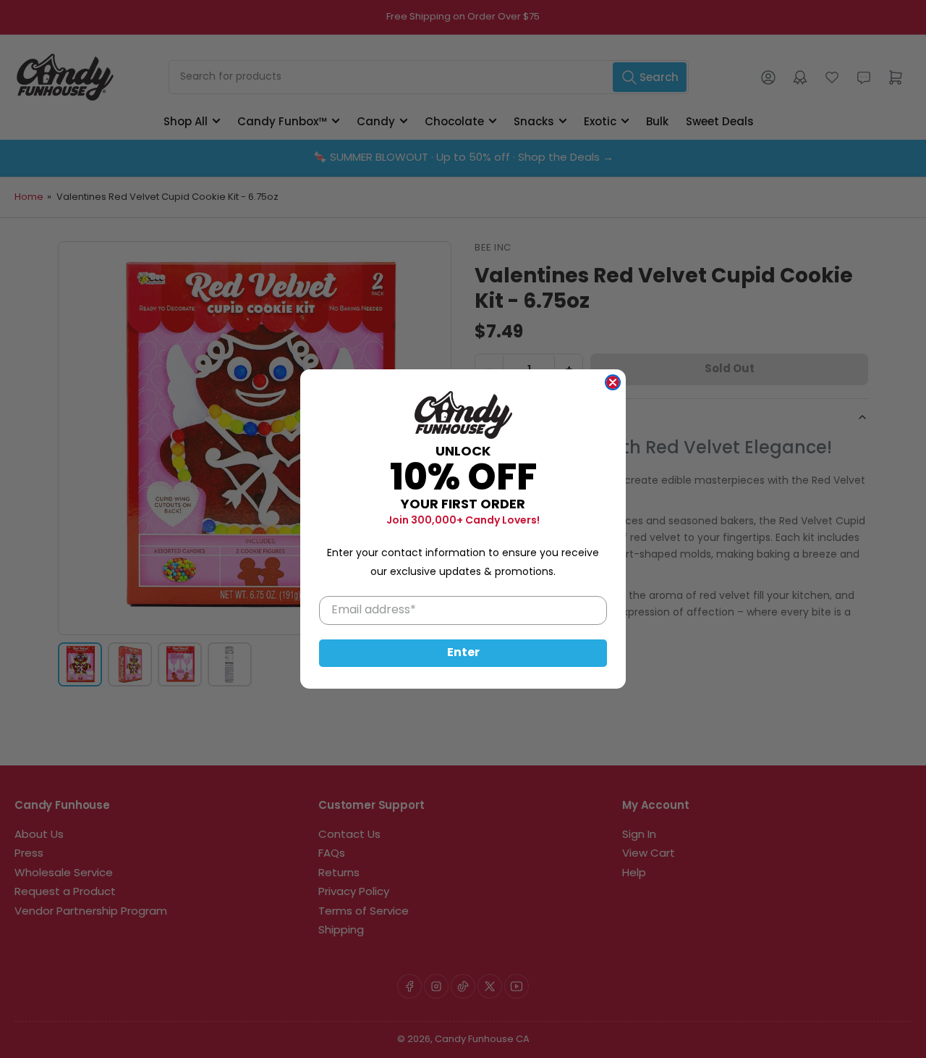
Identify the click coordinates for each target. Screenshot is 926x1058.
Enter (463, 653)
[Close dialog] (613, 382)
